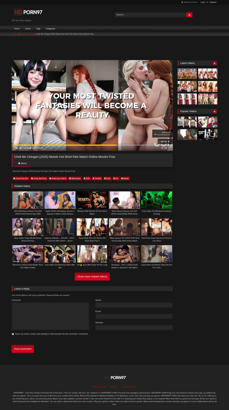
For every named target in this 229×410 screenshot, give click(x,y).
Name (98, 300)
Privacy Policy (99, 387)
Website (99, 323)
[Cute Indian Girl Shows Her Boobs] (187, 122)
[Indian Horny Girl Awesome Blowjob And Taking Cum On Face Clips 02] (207, 122)
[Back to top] (221, 402)
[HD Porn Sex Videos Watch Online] (28, 12)
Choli (108, 178)
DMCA (114, 387)
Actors (28, 29)
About (24, 163)
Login (203, 2)
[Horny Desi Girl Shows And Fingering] (207, 73)
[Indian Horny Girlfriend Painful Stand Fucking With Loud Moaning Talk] (187, 99)
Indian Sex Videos (59, 178)
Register (213, 2)
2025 (88, 178)
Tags (38, 29)
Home (17, 29)
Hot (117, 178)
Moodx (126, 178)
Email (98, 311)
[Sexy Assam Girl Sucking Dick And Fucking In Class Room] (187, 86)
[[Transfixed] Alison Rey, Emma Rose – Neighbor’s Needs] (207, 134)
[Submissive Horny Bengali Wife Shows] (207, 99)
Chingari (98, 178)
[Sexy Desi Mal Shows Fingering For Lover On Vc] (187, 73)
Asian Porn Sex (27, 34)
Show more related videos (92, 276)
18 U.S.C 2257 (129, 387)
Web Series (76, 178)
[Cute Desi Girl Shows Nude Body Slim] (207, 86)
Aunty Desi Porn (40, 178)
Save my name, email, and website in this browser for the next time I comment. (51, 334)
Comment (16, 300)
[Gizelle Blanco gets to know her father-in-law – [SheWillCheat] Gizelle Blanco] (187, 134)
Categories (50, 29)
